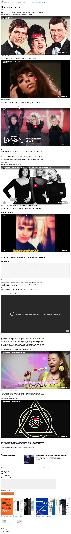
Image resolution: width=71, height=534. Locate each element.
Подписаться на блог (6, 447)
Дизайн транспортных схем (45, 516)
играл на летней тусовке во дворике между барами (21, 11)
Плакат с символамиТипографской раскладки (26, 521)
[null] (13, 447)
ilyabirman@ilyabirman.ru (6, 529)
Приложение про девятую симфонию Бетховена (51, 455)
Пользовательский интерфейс (11, 516)
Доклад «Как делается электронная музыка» (42, 467)
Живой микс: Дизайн (8, 455)
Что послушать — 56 (4, 467)
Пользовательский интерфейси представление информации (10, 522)
